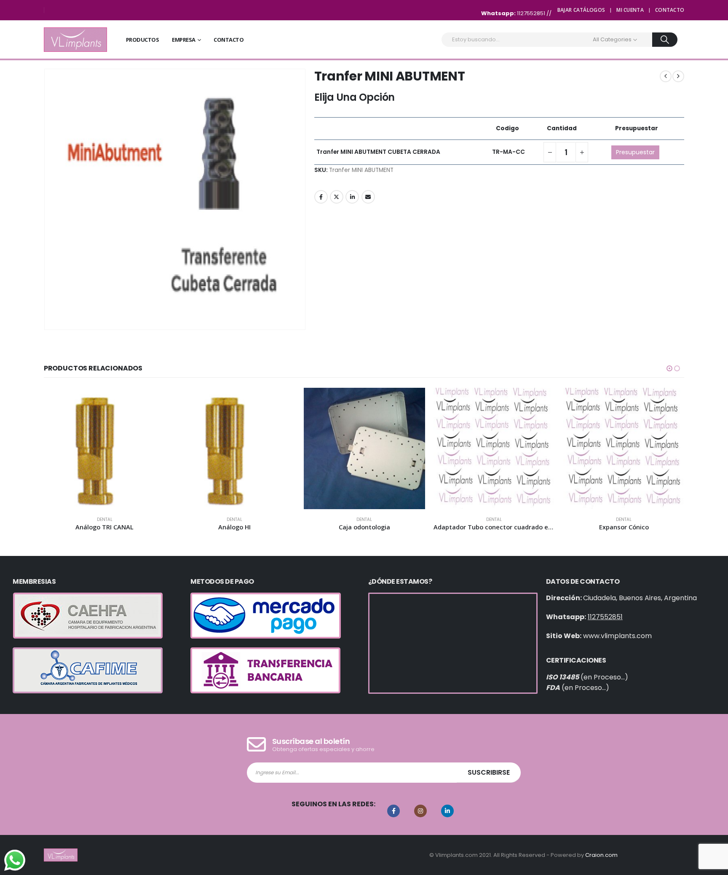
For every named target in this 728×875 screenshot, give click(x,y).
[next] (678, 76)
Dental (104, 519)
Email (368, 197)
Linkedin (447, 811)
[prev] (666, 76)
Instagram (420, 811)
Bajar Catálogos (581, 9)
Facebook (321, 197)
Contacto (669, 9)
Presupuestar (635, 152)
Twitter (336, 197)
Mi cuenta (630, 9)
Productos (142, 39)
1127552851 (531, 13)
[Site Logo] (75, 39)
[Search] (665, 39)
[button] (669, 368)
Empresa (183, 39)
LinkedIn (352, 197)
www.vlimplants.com (617, 636)
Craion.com (601, 855)
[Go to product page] (104, 448)
